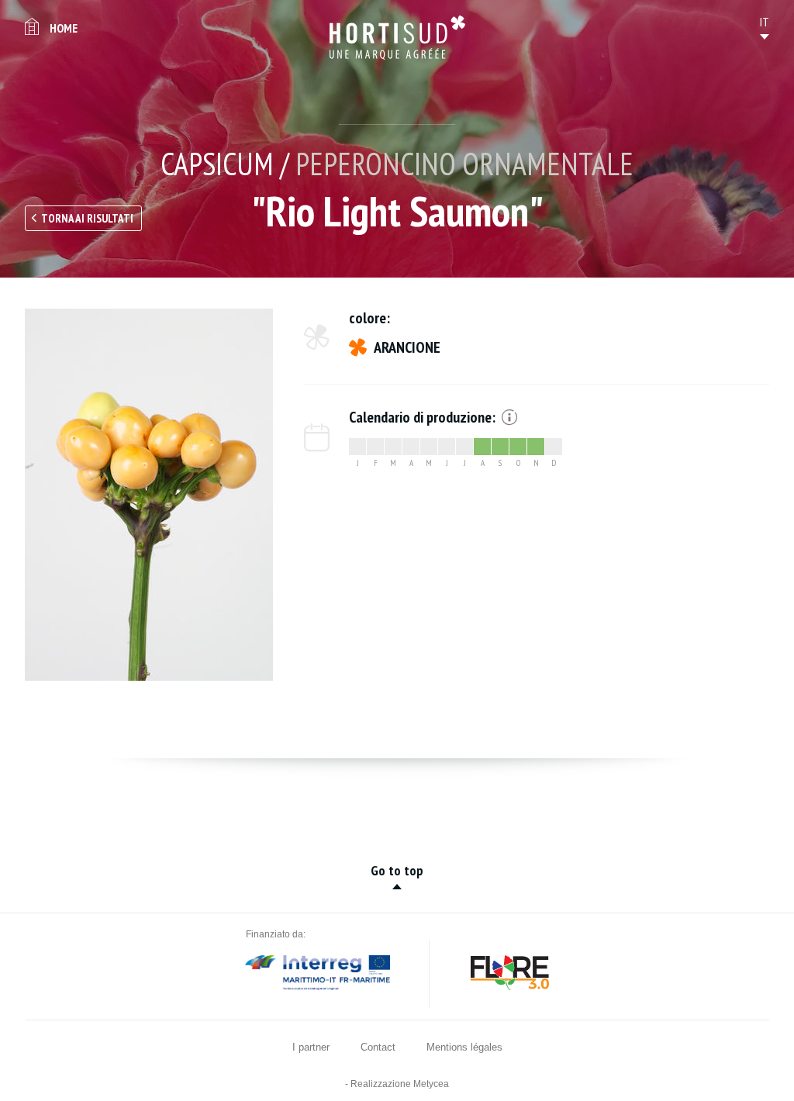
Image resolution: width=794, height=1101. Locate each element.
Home (64, 28)
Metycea (431, 1084)
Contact (378, 1047)
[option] (149, 495)
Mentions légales (464, 1047)
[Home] (397, 38)
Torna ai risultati (87, 218)
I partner (311, 1047)
